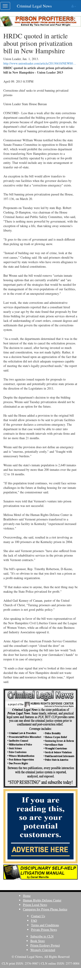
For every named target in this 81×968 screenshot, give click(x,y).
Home (27, 896)
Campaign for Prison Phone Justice (45, 909)
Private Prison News (44, 929)
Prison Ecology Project (45, 945)
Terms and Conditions (45, 925)
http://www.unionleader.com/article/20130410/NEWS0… (39, 63)
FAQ (34, 920)
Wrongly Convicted (42, 950)
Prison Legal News (35, 905)
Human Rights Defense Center (42, 900)
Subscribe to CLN (42, 936)
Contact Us (38, 916)
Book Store (37, 941)
